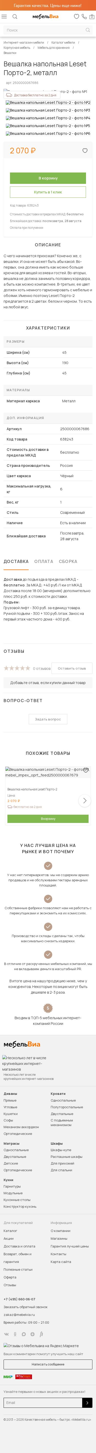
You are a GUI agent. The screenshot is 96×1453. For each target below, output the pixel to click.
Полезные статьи (18, 1269)
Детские (11, 1163)
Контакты (58, 1254)
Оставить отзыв (72, 668)
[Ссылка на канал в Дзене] (32, 1334)
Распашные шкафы (66, 1156)
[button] (85, 801)
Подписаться (87, 1403)
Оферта (10, 1277)
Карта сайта (61, 1261)
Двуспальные (62, 1113)
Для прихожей (62, 1163)
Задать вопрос (48, 719)
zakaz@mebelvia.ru (19, 1314)
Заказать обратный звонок (26, 1307)
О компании (60, 1230)
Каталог (10, 1230)
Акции (9, 1238)
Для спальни (61, 1170)
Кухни (8, 1180)
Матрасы (11, 1143)
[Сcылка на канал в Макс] (24, 1334)
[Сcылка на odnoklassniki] (15, 1334)
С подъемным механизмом (62, 1122)
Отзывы (10, 1285)
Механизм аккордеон (21, 1127)
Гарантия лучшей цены (70, 1246)
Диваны (10, 1093)
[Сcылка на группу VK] (6, 1334)
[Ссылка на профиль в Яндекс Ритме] (41, 1334)
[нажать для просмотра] (48, 102)
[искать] (87, 30)
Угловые (10, 1107)
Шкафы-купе (61, 1150)
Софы (8, 1120)
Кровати (58, 1093)
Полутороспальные (67, 1107)
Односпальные (63, 1100)
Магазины (59, 1238)
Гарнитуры (12, 1186)
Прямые (10, 1100)
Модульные (13, 1193)
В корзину (48, 818)
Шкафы (57, 1143)
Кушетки (11, 1113)
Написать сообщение (48, 1364)
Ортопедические (18, 1133)
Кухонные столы (17, 1199)
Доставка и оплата (19, 1246)
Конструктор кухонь (20, 1206)
